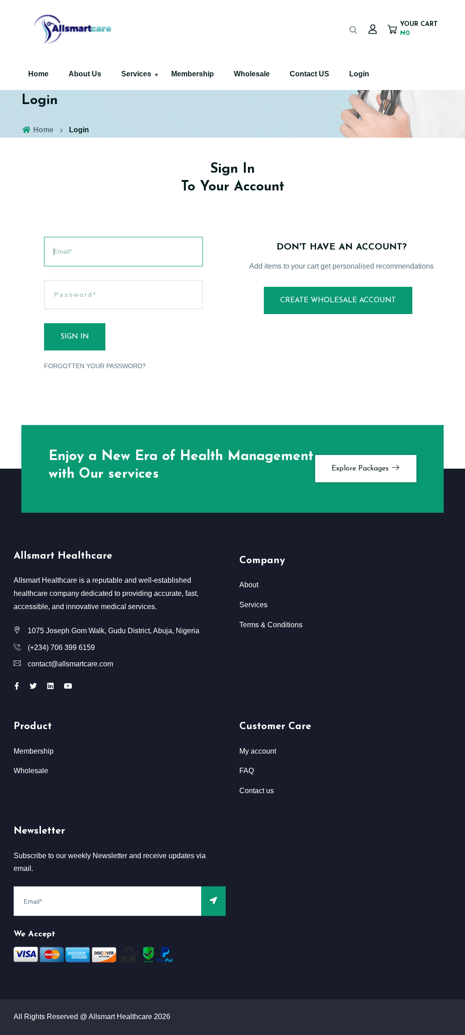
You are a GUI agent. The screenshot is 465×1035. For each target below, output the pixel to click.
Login (359, 74)
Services (136, 74)
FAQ (246, 771)
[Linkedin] (50, 686)
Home (38, 74)
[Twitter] (33, 686)
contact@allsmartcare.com (70, 664)
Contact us (256, 791)
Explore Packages (361, 468)
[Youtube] (68, 686)
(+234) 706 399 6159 (61, 647)
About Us (85, 74)
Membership (192, 74)
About (248, 585)
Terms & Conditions (270, 625)
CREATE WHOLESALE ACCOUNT (338, 300)
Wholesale (252, 74)
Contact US (309, 74)
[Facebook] (17, 686)
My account (257, 751)
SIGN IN (74, 336)
